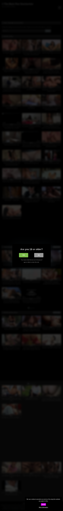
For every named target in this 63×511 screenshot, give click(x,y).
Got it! (43, 504)
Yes (23, 255)
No (39, 255)
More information (43, 507)
